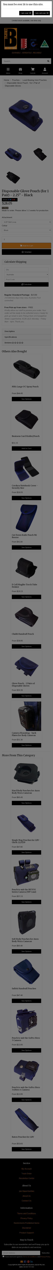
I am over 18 (26, 13)
